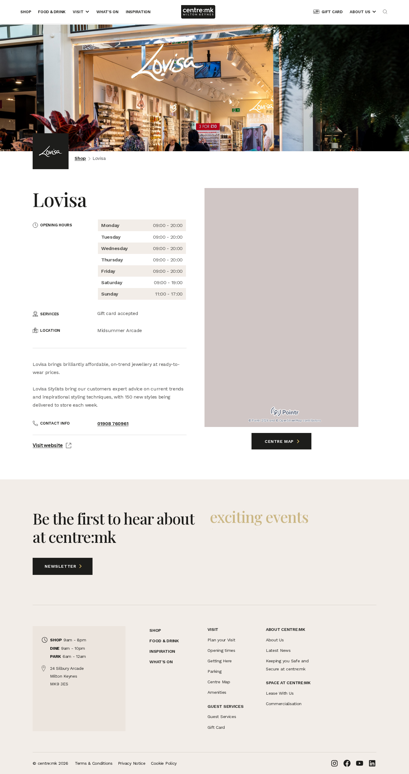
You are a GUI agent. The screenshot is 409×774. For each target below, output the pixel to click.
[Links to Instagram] (334, 763)
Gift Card (216, 727)
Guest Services (221, 716)
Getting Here (219, 660)
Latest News (278, 650)
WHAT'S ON (160, 661)
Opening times (221, 650)
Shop (80, 158)
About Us (275, 639)
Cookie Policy (164, 763)
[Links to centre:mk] (198, 12)
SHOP (155, 630)
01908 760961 (112, 423)
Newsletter (55, 566)
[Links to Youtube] (359, 763)
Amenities (216, 692)
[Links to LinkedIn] (372, 763)
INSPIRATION (162, 651)
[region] (281, 307)
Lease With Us (279, 693)
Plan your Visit (221, 639)
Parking (214, 671)
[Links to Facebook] (347, 763)
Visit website (48, 445)
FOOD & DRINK (164, 640)
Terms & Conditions (94, 763)
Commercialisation (284, 703)
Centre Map (280, 441)
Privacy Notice (132, 763)
